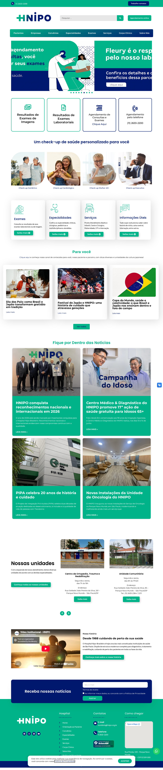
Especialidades (73, 33)
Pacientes (18, 33)
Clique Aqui (99, 124)
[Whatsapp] (156, 751)
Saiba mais (82, 599)
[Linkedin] (34, 734)
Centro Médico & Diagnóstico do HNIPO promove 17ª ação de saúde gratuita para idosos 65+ (116, 407)
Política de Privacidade (135, 693)
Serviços (107, 33)
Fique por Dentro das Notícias (81, 342)
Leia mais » (21, 432)
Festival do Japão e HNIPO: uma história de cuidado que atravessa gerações (80, 305)
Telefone (102, 731)
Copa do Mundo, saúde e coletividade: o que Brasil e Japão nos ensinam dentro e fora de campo (131, 304)
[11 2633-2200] (12, 3)
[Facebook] (24, 734)
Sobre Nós (144, 33)
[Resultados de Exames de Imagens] (28, 107)
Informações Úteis (133, 218)
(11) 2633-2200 (135, 123)
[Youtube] (38, 734)
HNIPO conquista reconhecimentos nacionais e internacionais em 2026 (43, 407)
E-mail (101, 722)
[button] (13, 66)
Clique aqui (24, 257)
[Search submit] (120, 18)
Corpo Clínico (125, 33)
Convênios (53, 33)
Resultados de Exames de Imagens (28, 118)
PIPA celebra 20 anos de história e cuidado (46, 495)
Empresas (36, 33)
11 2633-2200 (21, 4)
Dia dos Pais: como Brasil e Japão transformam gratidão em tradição (25, 304)
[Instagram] (29, 734)
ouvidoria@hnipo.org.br (107, 725)
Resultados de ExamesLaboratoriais (64, 118)
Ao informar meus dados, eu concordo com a (115, 693)
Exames (92, 33)
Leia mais (10, 312)
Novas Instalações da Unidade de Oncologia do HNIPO (114, 495)
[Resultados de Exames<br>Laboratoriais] (64, 107)
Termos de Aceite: (90, 690)
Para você (81, 252)
